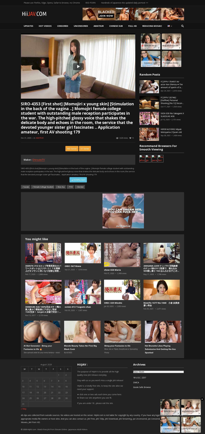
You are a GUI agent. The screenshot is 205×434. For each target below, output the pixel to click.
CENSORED (62, 25)
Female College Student (43, 187)
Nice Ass (61, 187)
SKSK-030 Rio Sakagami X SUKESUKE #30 (172, 115)
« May (23, 408)
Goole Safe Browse (142, 387)
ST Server (85, 148)
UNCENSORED (81, 25)
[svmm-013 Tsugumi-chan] (83, 292)
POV (71, 187)
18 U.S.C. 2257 (139, 377)
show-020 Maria (112, 269)
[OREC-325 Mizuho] (122, 290)
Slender (80, 187)
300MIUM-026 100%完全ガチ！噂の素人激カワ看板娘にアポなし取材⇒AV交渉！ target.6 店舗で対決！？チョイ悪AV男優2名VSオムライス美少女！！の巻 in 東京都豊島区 (43, 311)
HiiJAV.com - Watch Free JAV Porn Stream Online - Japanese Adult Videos (57, 429)
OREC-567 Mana (73, 266)
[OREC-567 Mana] (83, 253)
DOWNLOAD (79, 180)
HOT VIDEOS (45, 25)
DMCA (136, 382)
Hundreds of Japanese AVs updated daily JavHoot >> (124, 2)
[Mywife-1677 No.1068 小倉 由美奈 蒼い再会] (162, 290)
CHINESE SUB (116, 25)
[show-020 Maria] (122, 255)
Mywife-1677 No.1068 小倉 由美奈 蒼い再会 (161, 304)
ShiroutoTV (39, 159)
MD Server (72, 148)
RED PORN (90, 2)
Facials (26, 187)
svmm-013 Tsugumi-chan (78, 306)
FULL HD (132, 25)
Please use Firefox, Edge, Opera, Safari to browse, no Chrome (52, 2)
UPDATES (28, 25)
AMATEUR (99, 25)
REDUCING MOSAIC (152, 25)
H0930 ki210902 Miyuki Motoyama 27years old (171, 130)
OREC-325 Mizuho (113, 302)
